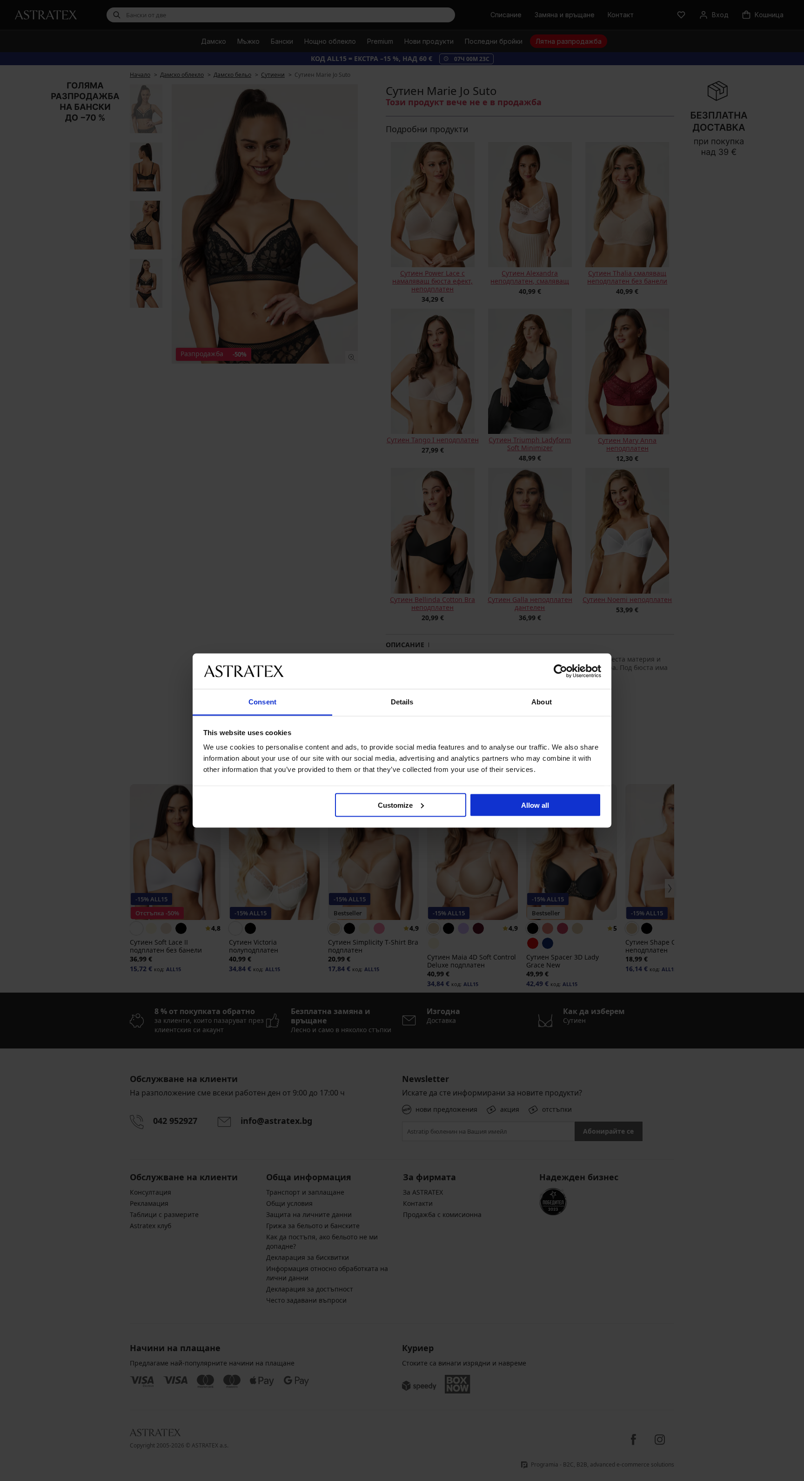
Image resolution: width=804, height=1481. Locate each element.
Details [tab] (402, 702)
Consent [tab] (262, 702)
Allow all (535, 805)
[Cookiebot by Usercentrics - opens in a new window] (560, 671)
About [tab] (541, 702)
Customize (395, 805)
